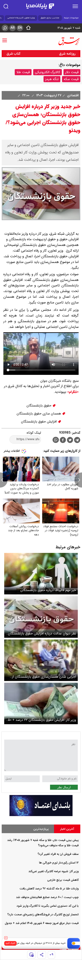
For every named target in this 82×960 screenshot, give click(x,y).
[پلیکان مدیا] (40, 6)
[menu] (75, 6)
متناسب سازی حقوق (50, 18)
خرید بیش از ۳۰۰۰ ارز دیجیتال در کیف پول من (41, 943)
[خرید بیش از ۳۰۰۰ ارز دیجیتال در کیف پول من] (73, 943)
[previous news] (4, 480)
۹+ (51, 954)
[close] (6, 938)
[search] (5, 6)
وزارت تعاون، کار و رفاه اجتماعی (21, 18)
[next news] (78, 480)
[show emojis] (31, 955)
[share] (41, 955)
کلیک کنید (10, 943)
